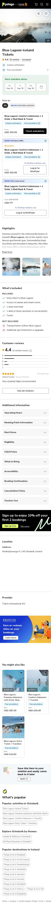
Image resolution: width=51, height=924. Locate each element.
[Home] (14, 4)
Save (22, 779)
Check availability (35, 131)
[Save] (21, 672)
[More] (30, 350)
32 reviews (14, 59)
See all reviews (25, 390)
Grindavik (26, 59)
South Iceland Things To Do (31, 901)
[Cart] (36, 4)
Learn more (10, 637)
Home (4, 901)
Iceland (13, 901)
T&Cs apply (25, 526)
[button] (25, 141)
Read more (7, 252)
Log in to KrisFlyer (35, 170)
